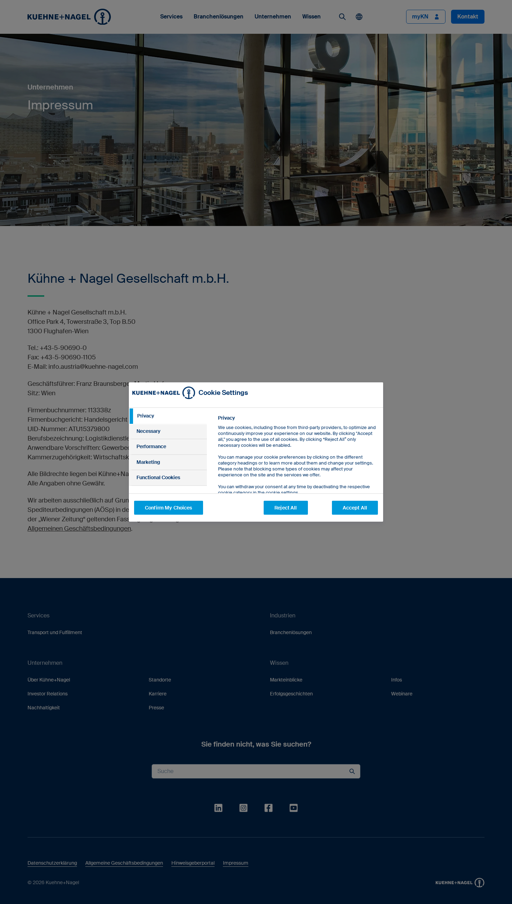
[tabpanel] (298, 471)
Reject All (285, 508)
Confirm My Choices (168, 508)
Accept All (355, 508)
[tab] (168, 416)
